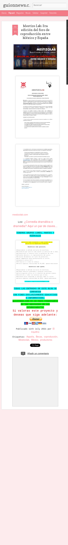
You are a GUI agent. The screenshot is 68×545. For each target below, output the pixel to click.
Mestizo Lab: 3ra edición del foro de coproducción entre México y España (35, 32)
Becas (39, 336)
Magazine (20, 13)
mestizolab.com (20, 214)
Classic (4, 13)
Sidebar (35, 13)
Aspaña (30, 336)
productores (46, 339)
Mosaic (28, 13)
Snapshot (43, 13)
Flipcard (12, 13)
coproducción (50, 336)
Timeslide (53, 13)
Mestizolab (24, 339)
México (34, 339)
